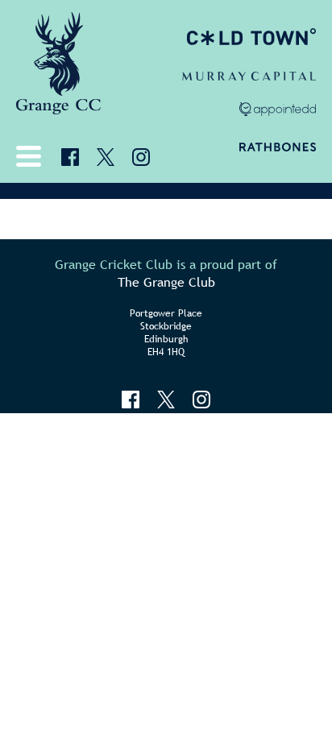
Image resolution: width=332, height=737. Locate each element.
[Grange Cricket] (58, 68)
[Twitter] (105, 157)
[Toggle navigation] (32, 156)
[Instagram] (141, 157)
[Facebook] (70, 157)
